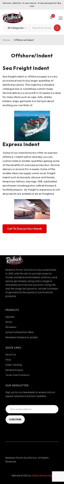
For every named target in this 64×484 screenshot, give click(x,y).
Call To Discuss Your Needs (24, 228)
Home (6, 40)
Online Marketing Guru (45, 475)
